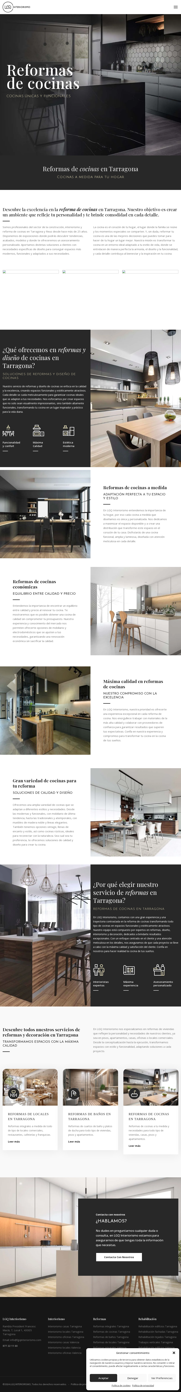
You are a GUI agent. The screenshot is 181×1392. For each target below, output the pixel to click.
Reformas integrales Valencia (109, 1347)
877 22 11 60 (10, 1345)
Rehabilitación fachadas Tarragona (158, 1331)
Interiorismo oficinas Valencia (64, 1353)
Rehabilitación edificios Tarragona (157, 1326)
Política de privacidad (143, 1385)
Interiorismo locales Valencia (64, 1347)
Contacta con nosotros (119, 1257)
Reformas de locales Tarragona (111, 1342)
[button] (174, 1353)
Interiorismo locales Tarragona (65, 1331)
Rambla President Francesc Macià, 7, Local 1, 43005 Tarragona (19, 1330)
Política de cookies (121, 1385)
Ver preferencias (162, 1378)
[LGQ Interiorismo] (16, 7)
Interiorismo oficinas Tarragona (66, 1337)
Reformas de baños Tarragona (111, 1337)
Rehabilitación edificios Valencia (156, 1347)
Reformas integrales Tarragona (111, 1326)
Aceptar (103, 1378)
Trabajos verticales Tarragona (155, 1342)
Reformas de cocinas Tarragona (111, 1331)
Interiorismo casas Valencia (63, 1342)
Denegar (132, 1378)
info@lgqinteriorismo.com (25, 1340)
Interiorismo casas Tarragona (65, 1326)
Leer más (14, 1141)
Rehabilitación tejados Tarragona (157, 1337)
